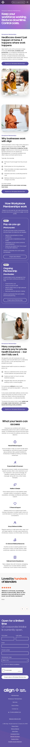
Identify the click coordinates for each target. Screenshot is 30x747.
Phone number (6, 650)
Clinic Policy (15, 731)
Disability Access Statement (15, 741)
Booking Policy (15, 739)
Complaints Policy (15, 734)
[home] (3, 2)
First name (4, 635)
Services (15, 702)
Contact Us (15, 709)
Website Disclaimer (15, 736)
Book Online (15, 705)
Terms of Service (15, 728)
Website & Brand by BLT (15, 719)
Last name (19, 635)
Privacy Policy (15, 726)
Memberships (15, 695)
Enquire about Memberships (15, 300)
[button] (27, 2)
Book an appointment (18, 2)
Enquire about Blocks (15, 256)
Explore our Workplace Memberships (15, 63)
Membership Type (7, 657)
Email (3, 642)
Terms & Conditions (14, 664)
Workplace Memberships (15, 699)
